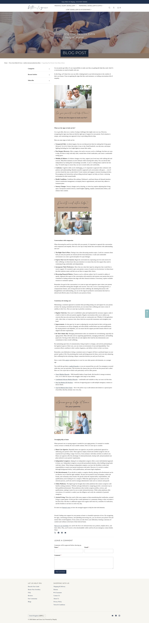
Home (5, 63)
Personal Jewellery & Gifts (90, 6)
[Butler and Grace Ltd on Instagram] (119, 615)
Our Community (32, 598)
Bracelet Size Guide (33, 586)
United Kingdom (36, 615)
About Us (56, 598)
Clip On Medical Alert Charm (64, 387)
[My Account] (114, 8)
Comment (57, 555)
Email (86, 547)
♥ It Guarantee (58, 592)
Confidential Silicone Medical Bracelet (67, 379)
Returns (56, 589)
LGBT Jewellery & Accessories (78, 9)
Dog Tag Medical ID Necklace (64, 382)
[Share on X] (55, 532)
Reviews (30, 595)
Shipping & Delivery (59, 586)
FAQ (29, 592)
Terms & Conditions (59, 604)
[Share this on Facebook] (58, 532)
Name (56, 547)
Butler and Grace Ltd (39, 619)
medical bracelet (74, 366)
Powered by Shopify (51, 619)
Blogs (29, 601)
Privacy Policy (58, 601)
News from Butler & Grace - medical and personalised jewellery (25, 63)
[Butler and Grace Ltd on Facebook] (116, 615)
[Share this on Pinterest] (62, 532)
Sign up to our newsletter (61, 525)
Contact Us (57, 595)
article (67, 360)
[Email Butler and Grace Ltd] (112, 615)
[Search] (109, 8)
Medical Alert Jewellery (64, 6)
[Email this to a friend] (65, 532)
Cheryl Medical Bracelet (62, 374)
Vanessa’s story (66, 507)
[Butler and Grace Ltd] (38, 7)
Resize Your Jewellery (34, 589)
